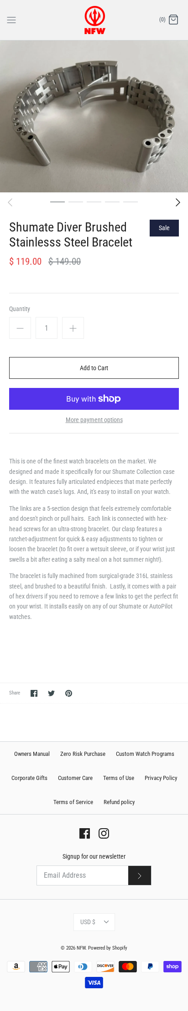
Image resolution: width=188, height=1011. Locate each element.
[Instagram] (104, 833)
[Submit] (139, 875)
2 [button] (76, 201)
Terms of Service (73, 802)
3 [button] (94, 201)
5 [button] (130, 201)
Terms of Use (118, 778)
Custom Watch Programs (145, 753)
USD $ (87, 921)
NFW (81, 948)
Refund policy (119, 802)
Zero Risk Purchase (82, 753)
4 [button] (112, 201)
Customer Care (75, 778)
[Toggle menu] (11, 19)
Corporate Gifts (29, 778)
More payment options (94, 419)
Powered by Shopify (107, 948)
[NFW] (94, 20)
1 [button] (57, 201)
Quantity (19, 308)
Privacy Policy (161, 778)
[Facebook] (84, 833)
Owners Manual (32, 753)
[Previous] (10, 202)
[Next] (178, 202)
